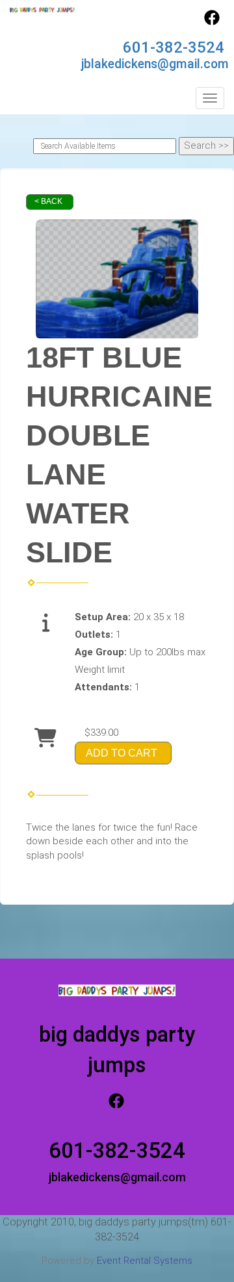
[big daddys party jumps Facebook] (212, 22)
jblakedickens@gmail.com (155, 64)
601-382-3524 (173, 47)
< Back (48, 201)
